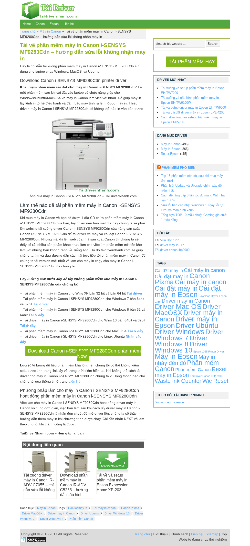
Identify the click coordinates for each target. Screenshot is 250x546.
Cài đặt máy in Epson (188, 291)
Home (26, 24)
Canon (40, 24)
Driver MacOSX (32, 513)
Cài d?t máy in (169, 270)
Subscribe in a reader (170, 402)
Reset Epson (170, 154)
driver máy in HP (172, 245)
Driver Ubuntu (90, 513)
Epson (54, 24)
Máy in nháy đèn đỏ (185, 360)
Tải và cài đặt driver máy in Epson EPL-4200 (192, 112)
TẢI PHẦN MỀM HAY (192, 61)
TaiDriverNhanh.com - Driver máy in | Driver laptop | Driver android (48, 10)
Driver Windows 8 (51, 519)
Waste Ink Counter (178, 381)
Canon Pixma (130, 508)
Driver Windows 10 (117, 513)
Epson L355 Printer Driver (208, 351)
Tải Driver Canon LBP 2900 (206, 376)
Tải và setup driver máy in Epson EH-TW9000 (193, 107)
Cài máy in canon (104, 508)
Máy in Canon (50, 31)
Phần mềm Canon (81, 519)
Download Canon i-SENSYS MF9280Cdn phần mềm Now (84, 353)
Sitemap (212, 534)
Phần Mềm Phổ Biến (178, 168)
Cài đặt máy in (77, 508)
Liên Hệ (75, 381)
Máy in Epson (170, 149)
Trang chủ (28, 31)
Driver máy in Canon (61, 513)
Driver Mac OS (178, 306)
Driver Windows (179, 332)
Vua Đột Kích (169, 240)
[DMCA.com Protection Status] (33, 541)
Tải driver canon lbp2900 (172, 250)
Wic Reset (215, 381)
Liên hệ (68, 24)
